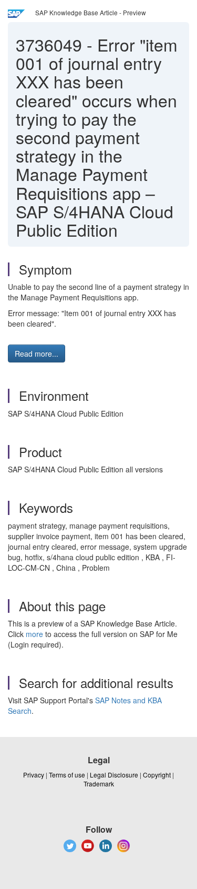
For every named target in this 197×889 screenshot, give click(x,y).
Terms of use (67, 774)
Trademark (99, 783)
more (34, 634)
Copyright (157, 774)
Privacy (33, 774)
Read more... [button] (36, 353)
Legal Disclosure (114, 774)
